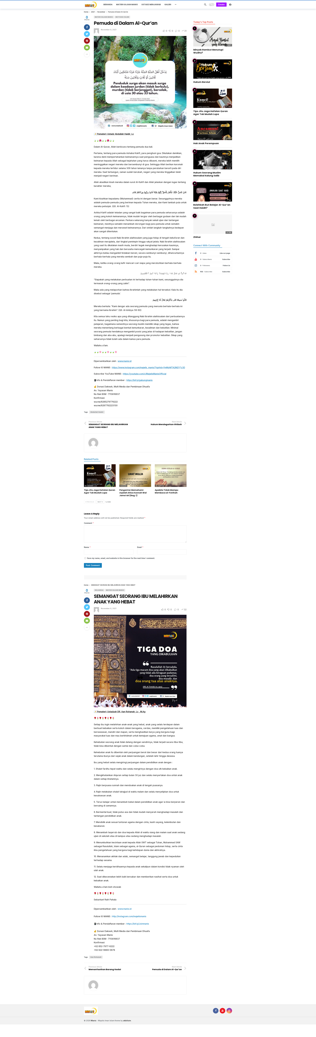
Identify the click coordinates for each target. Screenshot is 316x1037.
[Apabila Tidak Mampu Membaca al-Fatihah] (171, 475)
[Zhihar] (212, 224)
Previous (90, 502)
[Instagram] (229, 1010)
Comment (89, 523)
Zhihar (197, 237)
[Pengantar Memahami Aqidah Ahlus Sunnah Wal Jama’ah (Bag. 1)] (135, 475)
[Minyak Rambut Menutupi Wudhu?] (212, 36)
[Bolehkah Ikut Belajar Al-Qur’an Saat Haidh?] (212, 192)
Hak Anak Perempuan (206, 143)
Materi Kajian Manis (104, 17)
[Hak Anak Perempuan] (212, 130)
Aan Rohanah (95, 957)
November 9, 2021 (108, 30)
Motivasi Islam (122, 17)
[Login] (230, 4)
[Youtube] (222, 1010)
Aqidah (123, 486)
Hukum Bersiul (201, 82)
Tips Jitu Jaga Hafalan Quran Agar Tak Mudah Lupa (99, 491)
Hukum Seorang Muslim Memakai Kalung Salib (207, 174)
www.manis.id (124, 361)
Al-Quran (89, 486)
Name (87, 547)
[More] (175, 4)
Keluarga (99, 590)
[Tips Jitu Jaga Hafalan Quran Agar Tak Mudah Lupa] (100, 475)
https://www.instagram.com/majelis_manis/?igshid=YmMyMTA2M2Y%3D (148, 367)
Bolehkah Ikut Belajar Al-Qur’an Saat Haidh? (211, 206)
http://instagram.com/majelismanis (129, 916)
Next (100, 502)
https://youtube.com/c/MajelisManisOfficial (144, 374)
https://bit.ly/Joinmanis (137, 924)
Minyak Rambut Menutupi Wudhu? (208, 51)
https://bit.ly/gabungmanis (139, 380)
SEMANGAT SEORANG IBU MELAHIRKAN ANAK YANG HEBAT (136, 599)
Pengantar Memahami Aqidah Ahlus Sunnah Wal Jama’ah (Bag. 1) (133, 493)
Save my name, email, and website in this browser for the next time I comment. (121, 558)
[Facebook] (215, 1010)
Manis (93, 1021)
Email (140, 547)
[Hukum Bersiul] (212, 69)
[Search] (205, 4)
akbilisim (127, 1021)
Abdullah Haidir (96, 412)
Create (221, 4)
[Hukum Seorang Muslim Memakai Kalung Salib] (212, 159)
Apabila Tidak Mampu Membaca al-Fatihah (166, 491)
